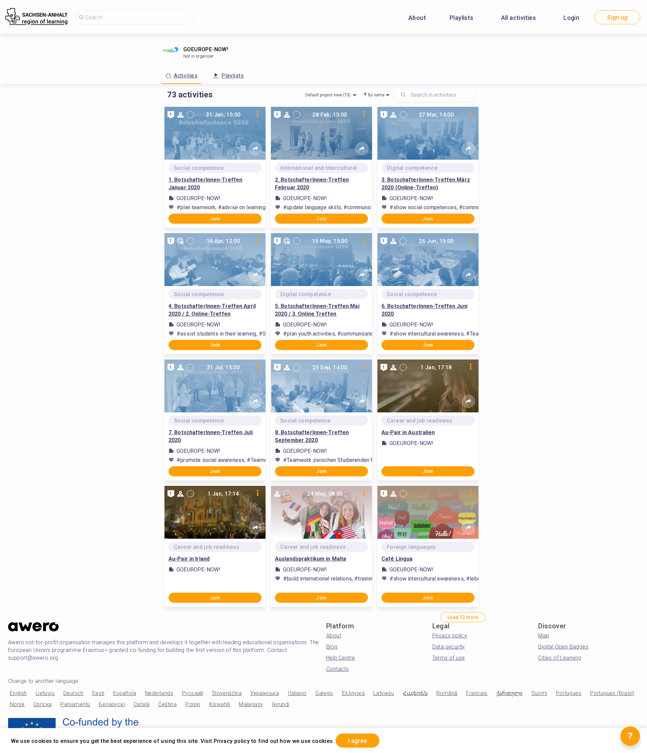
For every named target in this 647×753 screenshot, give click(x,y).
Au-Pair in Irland (189, 559)
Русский (192, 693)
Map (543, 635)
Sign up (617, 17)
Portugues (569, 693)
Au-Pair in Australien (408, 432)
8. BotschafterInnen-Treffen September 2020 (312, 436)
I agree (357, 740)
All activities (518, 17)
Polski (192, 704)
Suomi (539, 693)
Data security (448, 647)
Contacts (337, 669)
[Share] (255, 148)
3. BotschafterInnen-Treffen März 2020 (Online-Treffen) (425, 184)
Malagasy (251, 704)
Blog (332, 647)
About (417, 17)
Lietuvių (45, 693)
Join (215, 218)
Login (571, 17)
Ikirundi (280, 704)
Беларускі (112, 704)
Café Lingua (396, 559)
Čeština (167, 704)
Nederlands (159, 693)
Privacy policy (449, 635)
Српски (42, 704)
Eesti (98, 693)
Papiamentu (75, 704)
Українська (264, 693)
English (18, 693)
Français (476, 693)
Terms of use (448, 658)
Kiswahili (219, 704)
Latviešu (383, 693)
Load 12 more (463, 617)
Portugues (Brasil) (612, 693)
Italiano (297, 693)
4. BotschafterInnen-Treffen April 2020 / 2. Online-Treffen (212, 310)
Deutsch (73, 693)
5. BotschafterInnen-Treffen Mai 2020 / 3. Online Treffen (317, 310)
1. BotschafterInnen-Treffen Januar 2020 (205, 184)
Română (446, 693)
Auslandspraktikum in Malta (310, 559)
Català (141, 704)
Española (124, 693)
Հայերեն (415, 693)
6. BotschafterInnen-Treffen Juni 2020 (424, 310)
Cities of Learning (559, 658)
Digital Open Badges (563, 647)
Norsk (17, 704)
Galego (324, 693)
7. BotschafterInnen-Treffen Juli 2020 (210, 436)
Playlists (461, 17)
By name (376, 95)
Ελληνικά (353, 693)
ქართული (509, 693)
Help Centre (340, 658)
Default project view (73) (327, 95)
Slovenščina (227, 693)
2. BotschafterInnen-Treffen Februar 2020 (312, 184)
